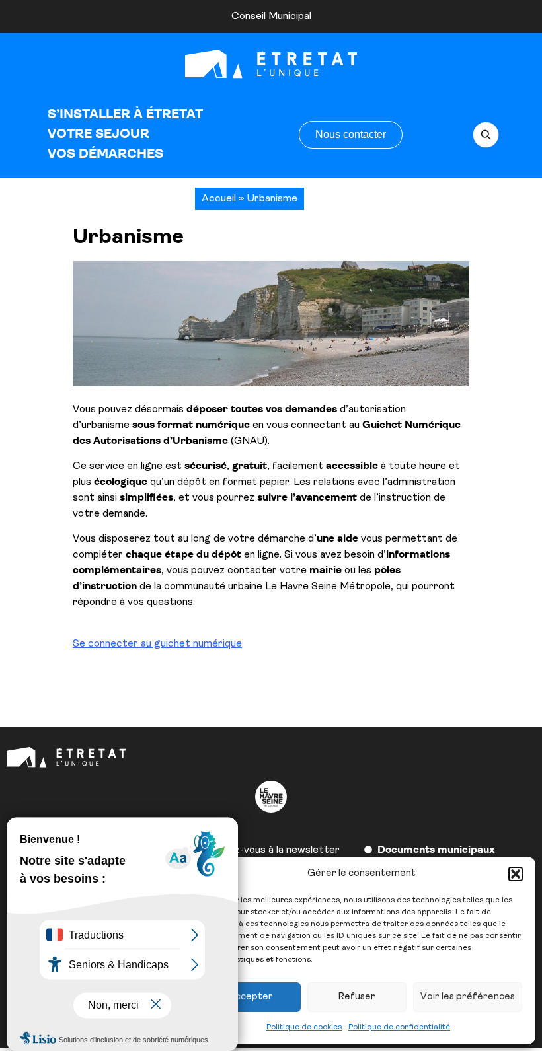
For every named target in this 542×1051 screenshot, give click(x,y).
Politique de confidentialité (399, 1027)
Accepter (251, 997)
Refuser (356, 997)
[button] (515, 874)
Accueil (219, 199)
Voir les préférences (467, 997)
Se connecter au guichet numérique (157, 644)
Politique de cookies (304, 1027)
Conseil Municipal (271, 16)
